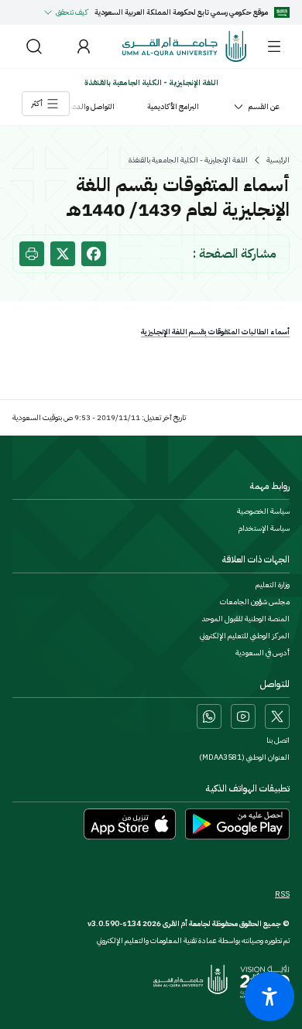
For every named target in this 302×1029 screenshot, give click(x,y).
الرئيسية (278, 160)
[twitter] (62, 253)
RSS (282, 894)
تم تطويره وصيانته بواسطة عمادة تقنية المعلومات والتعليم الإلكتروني (193, 940)
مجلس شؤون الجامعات (255, 602)
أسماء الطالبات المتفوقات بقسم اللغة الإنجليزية (215, 331)
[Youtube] (243, 716)
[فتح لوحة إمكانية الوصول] (269, 996)
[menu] (274, 46)
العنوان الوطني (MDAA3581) (244, 757)
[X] (277, 716)
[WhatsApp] (209, 716)
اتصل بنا (278, 740)
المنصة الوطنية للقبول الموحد (246, 619)
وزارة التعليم (273, 584)
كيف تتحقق (72, 12)
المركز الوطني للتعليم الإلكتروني (245, 636)
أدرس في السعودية (262, 653)
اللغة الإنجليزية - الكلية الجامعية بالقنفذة (188, 160)
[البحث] (34, 46)
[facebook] (93, 253)
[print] (31, 253)
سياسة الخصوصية (263, 511)
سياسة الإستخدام (264, 528)
